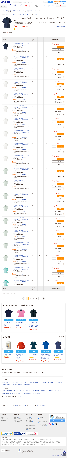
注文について (3, 416)
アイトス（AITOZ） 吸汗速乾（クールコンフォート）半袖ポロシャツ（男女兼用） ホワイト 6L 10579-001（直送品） (20, 94)
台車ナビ (19, 442)
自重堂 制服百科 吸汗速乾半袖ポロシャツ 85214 (8, 324)
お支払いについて (4, 418)
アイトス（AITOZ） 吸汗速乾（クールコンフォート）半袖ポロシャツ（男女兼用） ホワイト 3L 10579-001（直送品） (20, 57)
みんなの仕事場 (41, 420)
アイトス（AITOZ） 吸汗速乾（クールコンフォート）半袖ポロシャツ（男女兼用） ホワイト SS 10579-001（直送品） (20, 156)
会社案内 (15, 416)
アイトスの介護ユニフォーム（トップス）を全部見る (20, 14)
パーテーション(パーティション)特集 (8, 441)
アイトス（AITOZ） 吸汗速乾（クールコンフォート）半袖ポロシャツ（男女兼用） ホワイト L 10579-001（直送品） (20, 106)
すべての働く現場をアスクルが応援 (29, 442)
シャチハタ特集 (58, 442)
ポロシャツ (36, 10)
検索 (50, 2)
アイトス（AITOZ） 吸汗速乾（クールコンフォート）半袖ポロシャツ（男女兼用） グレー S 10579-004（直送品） (20, 243)
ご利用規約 (28, 417)
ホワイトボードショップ (47, 439)
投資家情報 (16, 417)
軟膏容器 (16, 405)
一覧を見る (20, 396)
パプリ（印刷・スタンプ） (42, 417)
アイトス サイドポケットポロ (33, 355)
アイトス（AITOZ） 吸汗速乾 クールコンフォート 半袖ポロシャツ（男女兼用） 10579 (33, 324)
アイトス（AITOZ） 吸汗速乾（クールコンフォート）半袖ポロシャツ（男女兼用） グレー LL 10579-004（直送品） (20, 218)
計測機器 (43, 390)
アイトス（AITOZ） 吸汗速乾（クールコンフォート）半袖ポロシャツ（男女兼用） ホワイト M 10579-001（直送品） (20, 131)
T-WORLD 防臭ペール (8, 354)
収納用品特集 (51, 442)
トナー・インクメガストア (13, 439)
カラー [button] (46, 287)
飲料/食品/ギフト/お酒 (17, 384)
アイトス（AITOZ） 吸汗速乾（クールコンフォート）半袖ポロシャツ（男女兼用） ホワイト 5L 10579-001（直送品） (20, 82)
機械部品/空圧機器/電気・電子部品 (8, 393)
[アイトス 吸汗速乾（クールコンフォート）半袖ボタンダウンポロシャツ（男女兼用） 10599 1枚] (46, 345)
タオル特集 (56, 441)
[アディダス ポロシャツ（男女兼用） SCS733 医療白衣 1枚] (21, 313)
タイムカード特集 (31, 439)
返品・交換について (4, 420)
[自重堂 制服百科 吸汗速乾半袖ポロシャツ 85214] (8, 313)
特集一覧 (43, 444)
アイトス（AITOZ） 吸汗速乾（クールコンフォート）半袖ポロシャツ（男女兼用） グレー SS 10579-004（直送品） (20, 256)
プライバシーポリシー (30, 418)
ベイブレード (31, 405)
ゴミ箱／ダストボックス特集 (32, 441)
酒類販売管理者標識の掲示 (30, 426)
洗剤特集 (45, 441)
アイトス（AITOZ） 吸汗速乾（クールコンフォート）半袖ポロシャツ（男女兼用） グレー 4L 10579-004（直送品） (20, 181)
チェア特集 (19, 441)
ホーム (3, 10)
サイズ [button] (39, 288)
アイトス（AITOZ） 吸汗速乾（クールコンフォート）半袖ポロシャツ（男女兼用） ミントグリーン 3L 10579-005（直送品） (20, 268)
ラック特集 (24, 441)
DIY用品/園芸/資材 (37, 393)
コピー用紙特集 (5, 439)
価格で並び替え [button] (55, 288)
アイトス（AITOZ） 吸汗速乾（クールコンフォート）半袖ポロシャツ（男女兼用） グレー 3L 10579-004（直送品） (20, 169)
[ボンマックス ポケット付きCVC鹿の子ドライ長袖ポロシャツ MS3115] (21, 345)
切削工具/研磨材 (35, 390)
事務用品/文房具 (5, 382)
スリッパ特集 (50, 441)
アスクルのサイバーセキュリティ (18, 423)
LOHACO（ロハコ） (41, 416)
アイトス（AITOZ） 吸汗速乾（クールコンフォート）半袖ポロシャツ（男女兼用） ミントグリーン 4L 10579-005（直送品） (20, 281)
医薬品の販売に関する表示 (30, 429)
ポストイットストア (18, 444)
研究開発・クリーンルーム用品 (53, 390)
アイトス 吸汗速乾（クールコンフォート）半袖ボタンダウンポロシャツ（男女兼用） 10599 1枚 (46, 356)
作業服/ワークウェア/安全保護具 (24, 393)
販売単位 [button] (33, 288)
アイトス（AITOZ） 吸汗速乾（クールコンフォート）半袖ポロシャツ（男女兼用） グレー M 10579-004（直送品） (20, 231)
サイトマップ (28, 416)
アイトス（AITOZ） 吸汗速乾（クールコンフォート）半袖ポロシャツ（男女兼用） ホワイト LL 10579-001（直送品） (20, 119)
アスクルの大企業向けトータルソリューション (42, 425)
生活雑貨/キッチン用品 (6, 384)
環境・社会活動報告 (17, 418)
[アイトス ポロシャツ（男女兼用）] (58, 345)
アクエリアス (43, 405)
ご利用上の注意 (29, 421)
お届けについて (4, 417)
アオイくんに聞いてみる (57, 420)
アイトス (7, 14)
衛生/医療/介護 (8, 10)
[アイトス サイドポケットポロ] (33, 345)
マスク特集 (38, 442)
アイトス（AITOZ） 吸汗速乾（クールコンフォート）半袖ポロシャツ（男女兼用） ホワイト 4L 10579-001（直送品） (20, 69)
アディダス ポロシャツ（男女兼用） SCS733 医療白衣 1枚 (21, 324)
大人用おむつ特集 (45, 442)
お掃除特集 (40, 441)
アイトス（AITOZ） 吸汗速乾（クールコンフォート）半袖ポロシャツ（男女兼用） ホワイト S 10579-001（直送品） (20, 144)
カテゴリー (3, 6)
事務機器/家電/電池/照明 (48, 382)
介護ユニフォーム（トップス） (27, 10)
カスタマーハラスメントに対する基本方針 (18, 421)
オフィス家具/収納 (58, 382)
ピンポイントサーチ (36, 444)
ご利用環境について (29, 420)
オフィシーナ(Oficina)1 (22, 50)
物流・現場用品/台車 (18, 390)
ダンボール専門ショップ (6, 442)
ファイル (12, 382)
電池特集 (25, 439)
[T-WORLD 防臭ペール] (8, 345)
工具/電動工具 (27, 390)
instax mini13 (23, 405)
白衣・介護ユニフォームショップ (8, 444)
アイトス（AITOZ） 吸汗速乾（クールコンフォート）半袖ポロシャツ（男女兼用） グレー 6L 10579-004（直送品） (20, 206)
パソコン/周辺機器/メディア (35, 382)
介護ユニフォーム (16, 10)
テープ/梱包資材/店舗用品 (7, 390)
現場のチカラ (14, 442)
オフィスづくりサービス (27, 444)
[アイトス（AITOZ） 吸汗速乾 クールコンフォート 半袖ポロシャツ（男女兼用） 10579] (33, 313)
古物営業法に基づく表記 (30, 423)
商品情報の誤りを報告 (59, 26)
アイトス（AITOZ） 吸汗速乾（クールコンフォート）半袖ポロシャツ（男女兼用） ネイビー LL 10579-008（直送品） (20, 44)
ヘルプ (63, 3)
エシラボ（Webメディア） (42, 421)
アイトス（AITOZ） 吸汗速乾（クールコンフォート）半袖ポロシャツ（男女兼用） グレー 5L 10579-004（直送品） (20, 194)
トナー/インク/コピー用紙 (21, 382)
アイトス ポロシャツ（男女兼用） (58, 355)
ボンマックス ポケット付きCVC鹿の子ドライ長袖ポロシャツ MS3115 (21, 356)
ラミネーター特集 (39, 439)
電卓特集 (21, 439)
